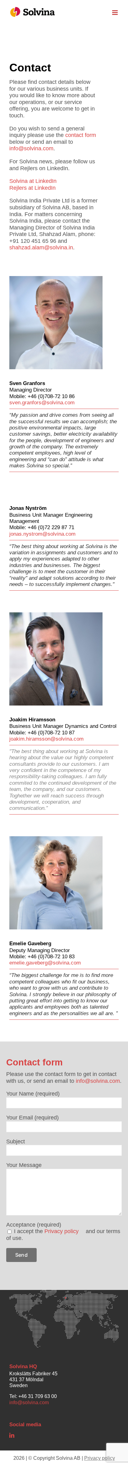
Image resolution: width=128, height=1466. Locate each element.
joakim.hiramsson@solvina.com (46, 739)
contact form (80, 135)
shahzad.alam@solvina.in (41, 247)
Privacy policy (61, 1231)
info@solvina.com (31, 148)
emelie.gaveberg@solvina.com (45, 963)
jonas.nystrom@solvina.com (42, 534)
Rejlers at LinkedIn (32, 188)
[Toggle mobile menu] (115, 12)
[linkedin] (11, 1435)
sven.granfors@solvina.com (42, 403)
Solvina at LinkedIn (33, 181)
